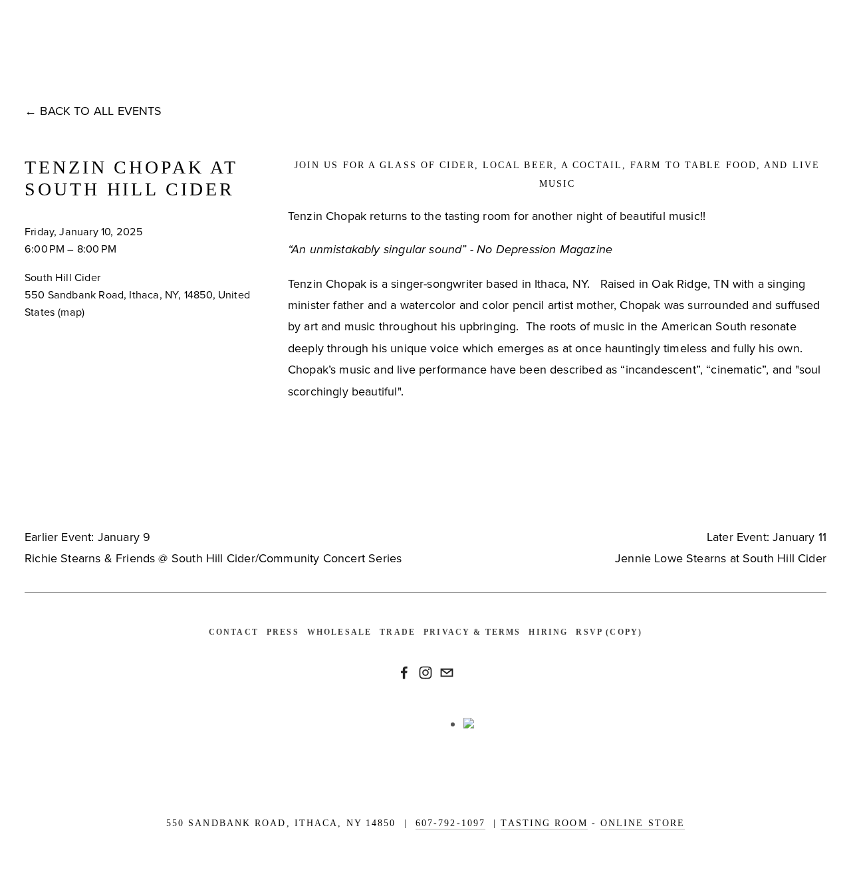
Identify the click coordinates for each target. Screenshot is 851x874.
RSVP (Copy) (609, 632)
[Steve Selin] (404, 672)
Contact (234, 632)
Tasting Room (544, 823)
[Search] (137, 57)
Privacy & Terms (472, 632)
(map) (71, 311)
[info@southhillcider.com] (446, 672)
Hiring (548, 632)
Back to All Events (101, 110)
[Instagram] (425, 672)
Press (283, 632)
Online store (642, 823)
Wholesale (339, 632)
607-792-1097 (450, 823)
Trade (398, 632)
